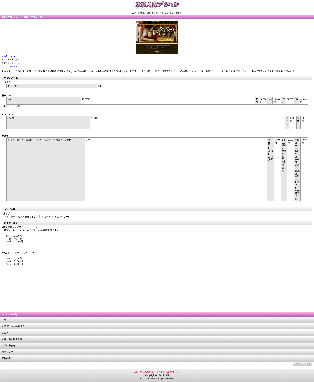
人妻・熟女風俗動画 (12, 339)
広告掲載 (6, 358)
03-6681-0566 (12, 66)
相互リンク (7, 352)
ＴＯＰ (5, 320)
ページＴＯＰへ (304, 364)
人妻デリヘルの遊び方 (13, 326)
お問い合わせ (8, 345)
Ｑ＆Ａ (5, 333)
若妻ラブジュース (13, 56)
